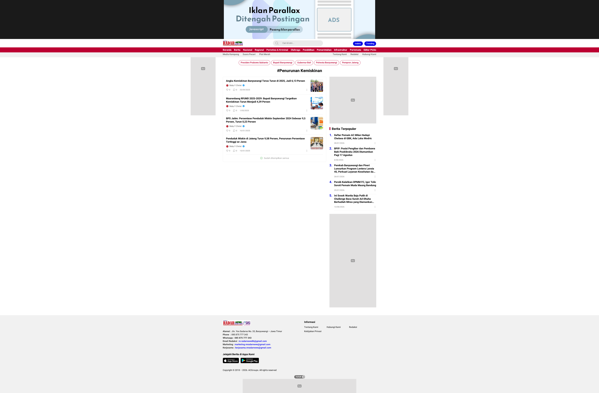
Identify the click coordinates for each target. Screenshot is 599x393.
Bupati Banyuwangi (282, 62)
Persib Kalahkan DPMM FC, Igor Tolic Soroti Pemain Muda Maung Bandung (355, 184)
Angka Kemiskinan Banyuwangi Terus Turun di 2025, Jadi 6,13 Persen (265, 81)
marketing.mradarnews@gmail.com (252, 344)
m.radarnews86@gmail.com (253, 341)
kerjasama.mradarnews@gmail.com (253, 347)
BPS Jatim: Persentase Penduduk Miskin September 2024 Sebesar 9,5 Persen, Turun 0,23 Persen (265, 120)
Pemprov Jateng (350, 62)
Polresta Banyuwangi (326, 62)
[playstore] (250, 360)
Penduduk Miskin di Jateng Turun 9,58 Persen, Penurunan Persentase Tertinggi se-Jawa (265, 140)
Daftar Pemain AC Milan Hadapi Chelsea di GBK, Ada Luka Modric (353, 137)
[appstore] (231, 360)
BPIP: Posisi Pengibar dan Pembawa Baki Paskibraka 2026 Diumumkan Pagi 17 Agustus (354, 152)
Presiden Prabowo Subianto (254, 62)
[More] (307, 90)
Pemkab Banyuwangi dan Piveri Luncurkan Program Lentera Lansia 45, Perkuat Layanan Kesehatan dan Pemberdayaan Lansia (354, 169)
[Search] (277, 43)
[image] (317, 85)
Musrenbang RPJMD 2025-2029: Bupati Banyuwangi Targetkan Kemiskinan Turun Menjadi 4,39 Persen (261, 100)
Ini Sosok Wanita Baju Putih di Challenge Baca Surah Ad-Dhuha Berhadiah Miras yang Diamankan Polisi (353, 199)
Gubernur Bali (304, 62)
